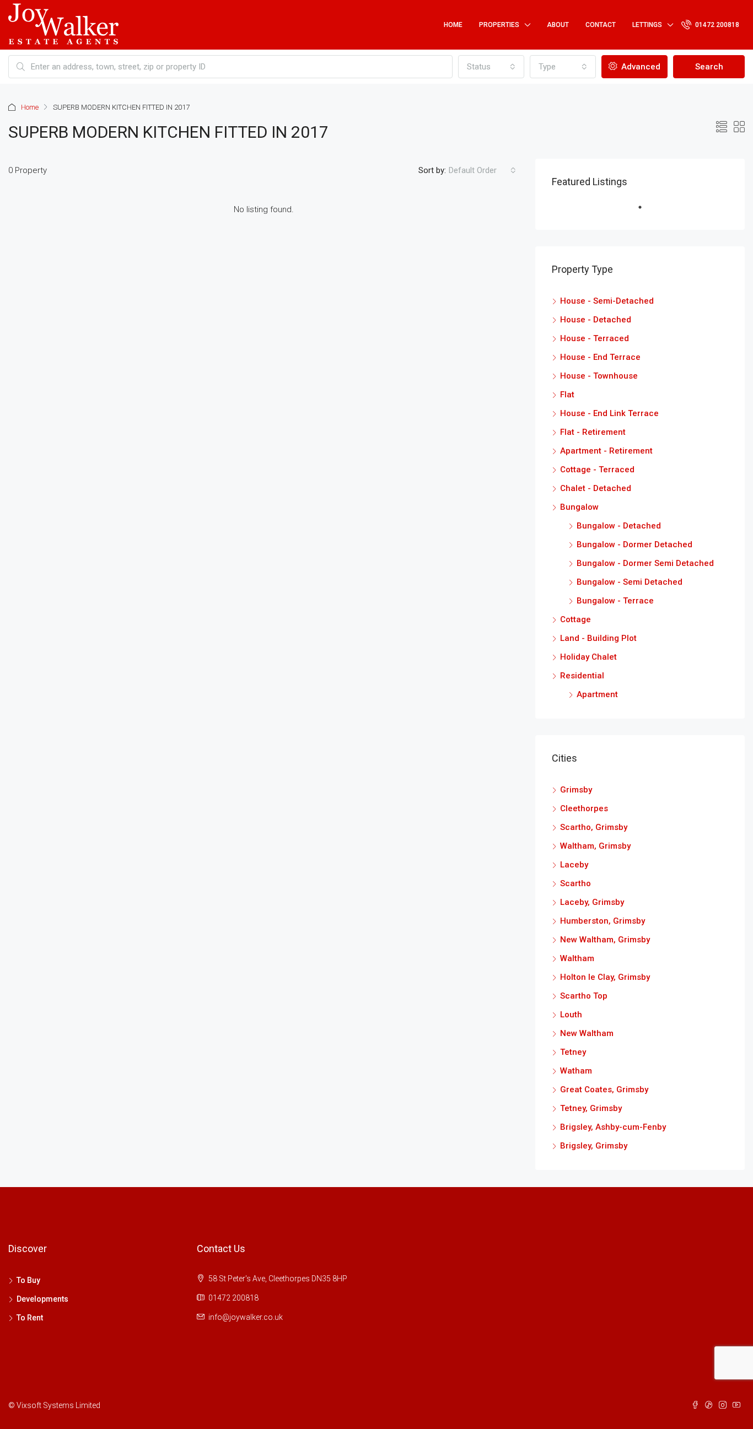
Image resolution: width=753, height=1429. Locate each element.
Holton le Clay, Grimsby (605, 977)
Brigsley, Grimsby (593, 1146)
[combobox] (491, 66)
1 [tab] (645, 211)
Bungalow (579, 507)
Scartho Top (583, 996)
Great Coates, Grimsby (604, 1089)
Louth (571, 1015)
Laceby (574, 865)
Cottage (575, 619)
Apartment (597, 694)
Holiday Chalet (588, 657)
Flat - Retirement (593, 432)
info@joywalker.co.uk (245, 1317)
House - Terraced (594, 338)
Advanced (639, 67)
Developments (42, 1299)
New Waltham (587, 1033)
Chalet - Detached (595, 488)
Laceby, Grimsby (592, 902)
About (558, 25)
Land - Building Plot (598, 638)
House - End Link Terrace (609, 413)
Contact (600, 25)
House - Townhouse (599, 376)
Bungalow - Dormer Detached (634, 544)
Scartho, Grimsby (593, 827)
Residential (582, 676)
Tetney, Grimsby (591, 1108)
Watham (576, 1071)
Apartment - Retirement (606, 451)
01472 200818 (716, 25)
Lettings (647, 25)
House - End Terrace (600, 357)
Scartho (575, 883)
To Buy (28, 1280)
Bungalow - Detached (619, 526)
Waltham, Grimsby (595, 846)
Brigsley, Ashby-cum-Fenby (613, 1127)
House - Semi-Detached (607, 301)
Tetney (573, 1052)
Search (709, 67)
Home (453, 25)
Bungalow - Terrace (615, 601)
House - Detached (595, 320)
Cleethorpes (584, 808)
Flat (567, 395)
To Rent (30, 1317)
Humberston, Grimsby (602, 921)
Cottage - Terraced (597, 469)
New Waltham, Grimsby (605, 940)
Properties (499, 25)
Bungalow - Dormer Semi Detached (645, 563)
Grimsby (576, 790)
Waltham (577, 958)
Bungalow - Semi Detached (629, 582)
